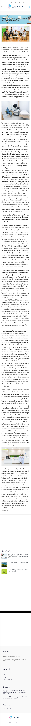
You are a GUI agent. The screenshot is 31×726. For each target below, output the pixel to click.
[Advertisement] (15, 531)
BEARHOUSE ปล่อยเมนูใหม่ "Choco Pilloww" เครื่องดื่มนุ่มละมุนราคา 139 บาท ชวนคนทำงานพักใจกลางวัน (14, 692)
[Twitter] (12, 2)
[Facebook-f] (8, 2)
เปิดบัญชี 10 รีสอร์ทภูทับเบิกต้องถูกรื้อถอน (18, 562)
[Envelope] (19, 2)
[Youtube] (15, 2)
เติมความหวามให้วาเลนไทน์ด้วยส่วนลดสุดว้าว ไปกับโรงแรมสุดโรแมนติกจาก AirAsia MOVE (18, 556)
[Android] (23, 2)
